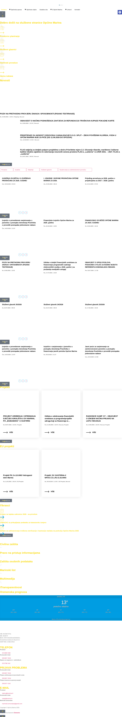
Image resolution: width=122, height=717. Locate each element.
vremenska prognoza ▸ (61, 619)
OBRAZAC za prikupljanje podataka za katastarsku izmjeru (23, 522)
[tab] (6, 169)
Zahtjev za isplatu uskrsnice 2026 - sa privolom (18, 514)
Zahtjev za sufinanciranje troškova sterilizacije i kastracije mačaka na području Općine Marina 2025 (39, 531)
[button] (120, 12)
